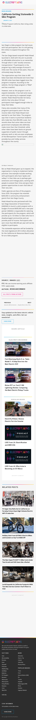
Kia (19, 677)
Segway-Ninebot (22, 690)
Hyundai (20, 681)
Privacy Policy (21, 664)
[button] (31, 2)
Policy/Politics (5, 684)
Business (4, 677)
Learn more (10, 286)
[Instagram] (14, 698)
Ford (19, 673)
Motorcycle (5, 679)
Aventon (20, 688)
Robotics (4, 686)
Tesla (19, 671)
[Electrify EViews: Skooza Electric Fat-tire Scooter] (18, 409)
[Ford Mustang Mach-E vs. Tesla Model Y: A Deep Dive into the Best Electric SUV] (18, 349)
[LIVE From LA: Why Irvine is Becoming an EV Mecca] (18, 456)
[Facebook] (3, 698)
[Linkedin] (17, 698)
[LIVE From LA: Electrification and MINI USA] (18, 432)
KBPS (18, 280)
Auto (3, 656)
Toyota (20, 679)
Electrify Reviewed (18, 340)
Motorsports (5, 681)
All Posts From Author (12, 294)
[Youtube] (10, 698)
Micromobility (5, 658)
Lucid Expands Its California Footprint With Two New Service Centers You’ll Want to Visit (17, 586)
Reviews (4, 660)
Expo (3, 662)
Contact (20, 660)
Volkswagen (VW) (22, 684)
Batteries (4, 673)
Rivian (19, 686)
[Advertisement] (18, 256)
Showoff (4, 664)
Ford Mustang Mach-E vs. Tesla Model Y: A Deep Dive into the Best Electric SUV (17, 361)
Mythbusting (5, 669)
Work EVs (4, 690)
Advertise (20, 656)
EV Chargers (5, 675)
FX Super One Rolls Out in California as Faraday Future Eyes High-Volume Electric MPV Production (17, 511)
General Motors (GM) (23, 675)
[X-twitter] (6, 698)
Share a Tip (21, 658)
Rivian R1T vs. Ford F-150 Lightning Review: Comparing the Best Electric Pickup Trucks (16, 387)
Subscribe (20, 662)
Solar (3, 688)
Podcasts (4, 666)
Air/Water (4, 671)
